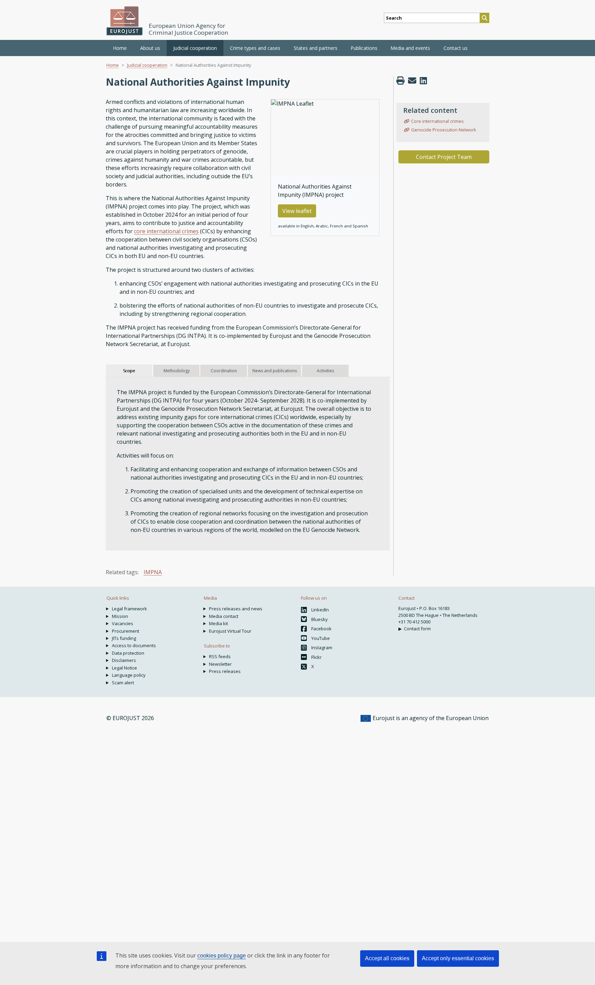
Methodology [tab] (177, 371)
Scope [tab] (129, 371)
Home (120, 48)
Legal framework (129, 609)
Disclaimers (124, 660)
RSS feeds (220, 656)
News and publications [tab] (274, 371)
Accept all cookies (387, 958)
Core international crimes (437, 121)
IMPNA (153, 572)
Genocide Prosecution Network (443, 130)
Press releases (225, 671)
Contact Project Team (444, 157)
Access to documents (134, 645)
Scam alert (123, 682)
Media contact (223, 616)
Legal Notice (124, 668)
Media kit (218, 623)
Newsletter (220, 664)
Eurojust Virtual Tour (230, 631)
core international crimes (166, 231)
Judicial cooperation (147, 65)
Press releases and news (235, 609)
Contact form (417, 628)
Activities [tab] (325, 371)
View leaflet (297, 211)
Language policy (129, 675)
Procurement (125, 631)
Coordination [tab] (224, 371)
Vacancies (122, 623)
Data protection (128, 653)
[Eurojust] (125, 20)
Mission (120, 616)
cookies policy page (221, 956)
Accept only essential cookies (458, 958)
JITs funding (124, 638)
